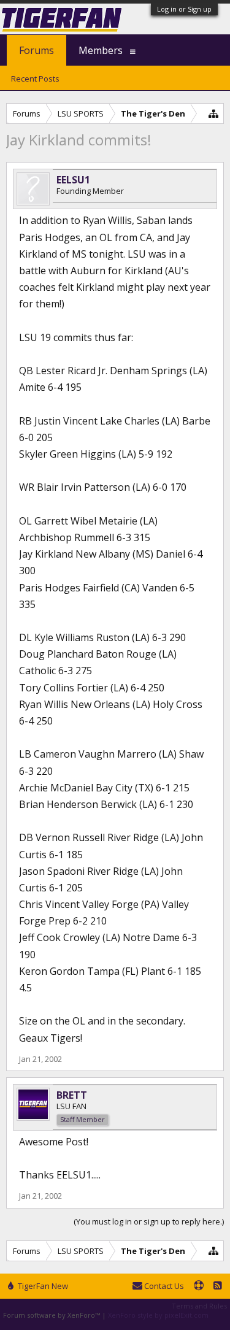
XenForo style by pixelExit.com (158, 1315)
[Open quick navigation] (214, 113)
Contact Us (163, 1285)
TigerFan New (42, 1285)
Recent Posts (35, 78)
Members (101, 50)
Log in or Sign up (184, 8)
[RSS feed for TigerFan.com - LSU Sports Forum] (218, 1286)
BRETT (71, 1095)
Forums (36, 50)
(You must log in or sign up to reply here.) (149, 1221)
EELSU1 (73, 180)
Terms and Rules (199, 1305)
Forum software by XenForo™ (52, 1315)
